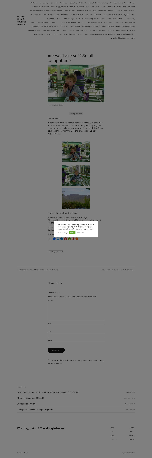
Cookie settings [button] (63, 233)
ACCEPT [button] (72, 232)
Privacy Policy (80, 232)
